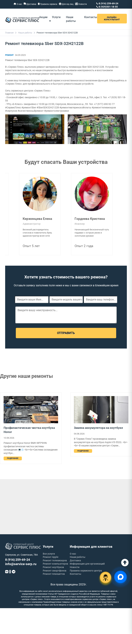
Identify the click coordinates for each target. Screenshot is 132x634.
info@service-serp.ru (20, 564)
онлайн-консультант (112, 18)
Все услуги (49, 553)
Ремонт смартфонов (54, 570)
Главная (9, 32)
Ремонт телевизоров (55, 560)
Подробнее (12, 458)
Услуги (56, 17)
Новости (82, 4)
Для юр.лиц (67, 4)
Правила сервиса (48, 4)
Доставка (31, 4)
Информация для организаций (87, 563)
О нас (19, 4)
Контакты (90, 17)
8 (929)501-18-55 (108, 6)
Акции (43, 17)
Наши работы (25, 32)
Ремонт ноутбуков (53, 567)
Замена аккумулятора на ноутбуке (98, 428)
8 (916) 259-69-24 (108, 3)
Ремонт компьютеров (55, 563)
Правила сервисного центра (86, 570)
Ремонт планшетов (54, 573)
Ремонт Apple (50, 557)
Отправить (66, 333)
